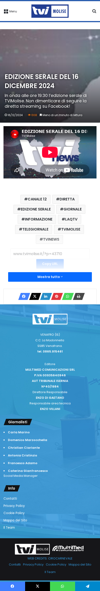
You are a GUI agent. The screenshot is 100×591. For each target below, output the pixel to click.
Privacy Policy (14, 506)
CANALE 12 (37, 199)
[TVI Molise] (50, 11)
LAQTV (71, 219)
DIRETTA (67, 199)
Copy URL (50, 263)
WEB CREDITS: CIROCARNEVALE (50, 558)
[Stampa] (77, 296)
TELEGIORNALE (35, 229)
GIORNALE (72, 209)
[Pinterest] (55, 296)
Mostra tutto (49, 276)
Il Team (9, 527)
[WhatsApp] (66, 296)
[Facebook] (22, 296)
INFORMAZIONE (38, 219)
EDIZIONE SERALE (36, 209)
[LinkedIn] (44, 296)
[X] (33, 296)
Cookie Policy (14, 513)
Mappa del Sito (15, 520)
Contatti (10, 498)
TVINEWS (51, 239)
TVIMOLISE (70, 229)
